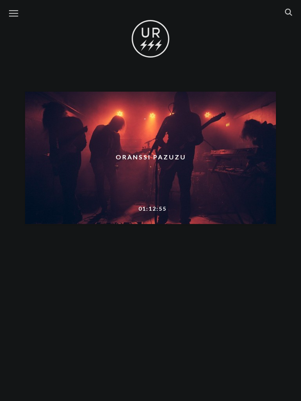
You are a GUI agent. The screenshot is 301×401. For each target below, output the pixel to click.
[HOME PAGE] (150, 39)
